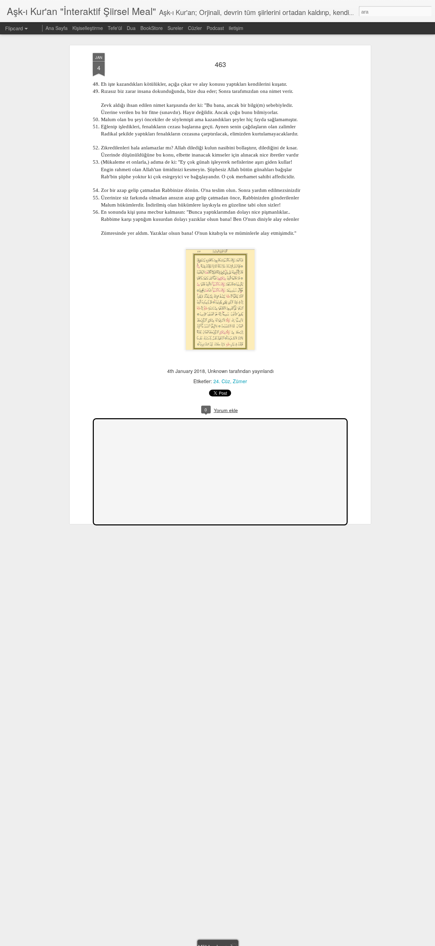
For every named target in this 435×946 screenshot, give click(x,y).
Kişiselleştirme (87, 28)
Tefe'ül (115, 28)
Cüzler (195, 28)
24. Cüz (221, 381)
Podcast (215, 28)
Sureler (175, 28)
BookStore (151, 28)
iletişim (236, 28)
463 (220, 64)
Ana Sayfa (57, 28)
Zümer (240, 381)
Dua (131, 28)
